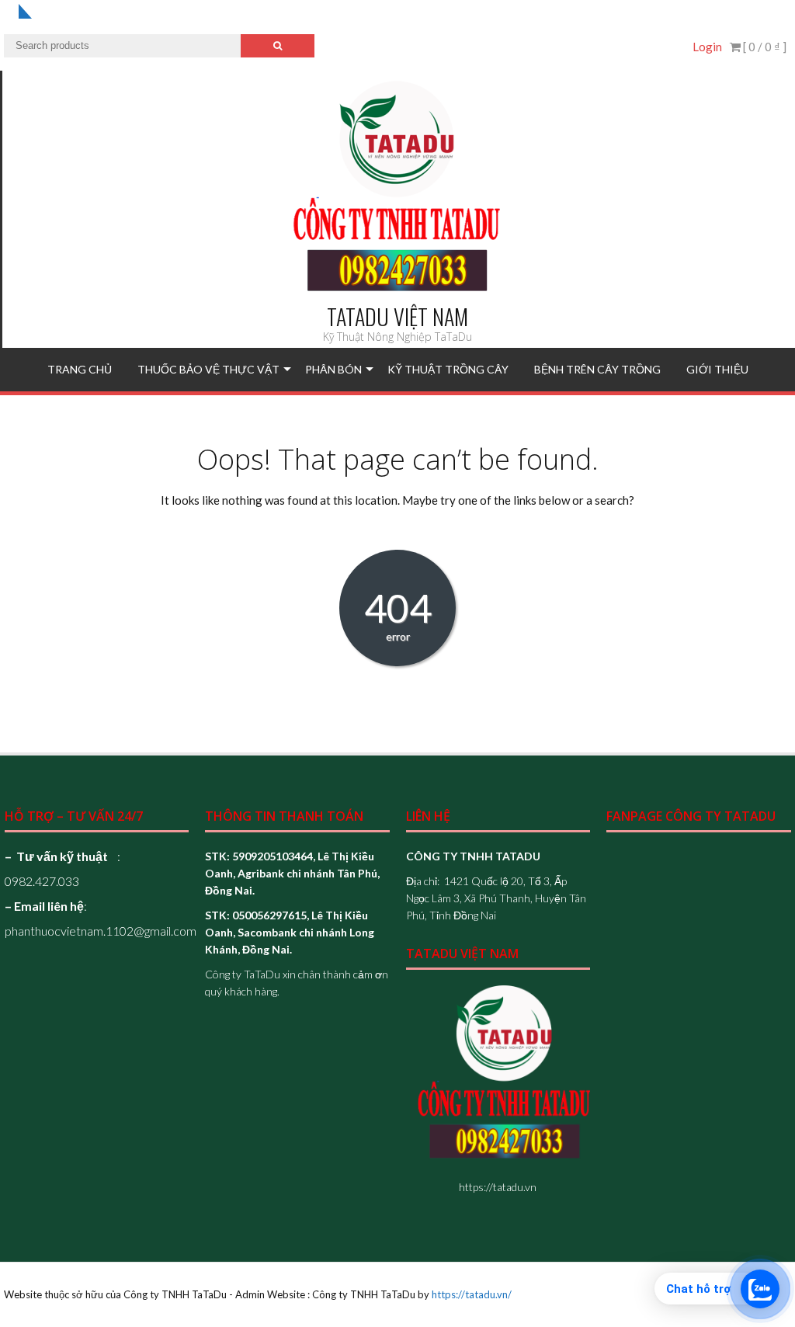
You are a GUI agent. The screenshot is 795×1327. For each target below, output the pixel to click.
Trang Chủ (79, 369)
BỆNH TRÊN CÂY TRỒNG (597, 369)
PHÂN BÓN (333, 369)
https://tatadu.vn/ (472, 1294)
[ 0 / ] (763, 47)
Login (707, 47)
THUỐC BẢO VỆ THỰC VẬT (208, 369)
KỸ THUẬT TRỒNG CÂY (448, 369)
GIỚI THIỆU (717, 369)
